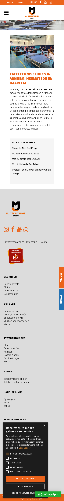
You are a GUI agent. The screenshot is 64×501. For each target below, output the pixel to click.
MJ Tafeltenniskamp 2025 (25, 153)
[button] (48, 494)
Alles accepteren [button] (25, 478)
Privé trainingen (11, 358)
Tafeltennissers (15, 419)
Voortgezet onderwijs (15, 314)
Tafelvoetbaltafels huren (16, 382)
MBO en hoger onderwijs (16, 321)
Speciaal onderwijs (13, 317)
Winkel (21, 2)
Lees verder (25, 448)
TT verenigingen (15, 338)
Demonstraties (11, 290)
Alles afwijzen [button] (25, 486)
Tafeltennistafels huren (15, 378)
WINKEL (61, 277)
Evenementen (11, 293)
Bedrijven (10, 276)
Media (10, 2)
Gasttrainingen (11, 355)
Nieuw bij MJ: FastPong (24, 148)
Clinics (7, 287)
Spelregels (9, 399)
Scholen (9, 304)
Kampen (8, 351)
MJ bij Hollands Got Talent (25, 164)
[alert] (25, 460)
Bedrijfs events (11, 284)
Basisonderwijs (11, 311)
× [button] (44, 426)
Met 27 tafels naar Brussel (26, 159)
